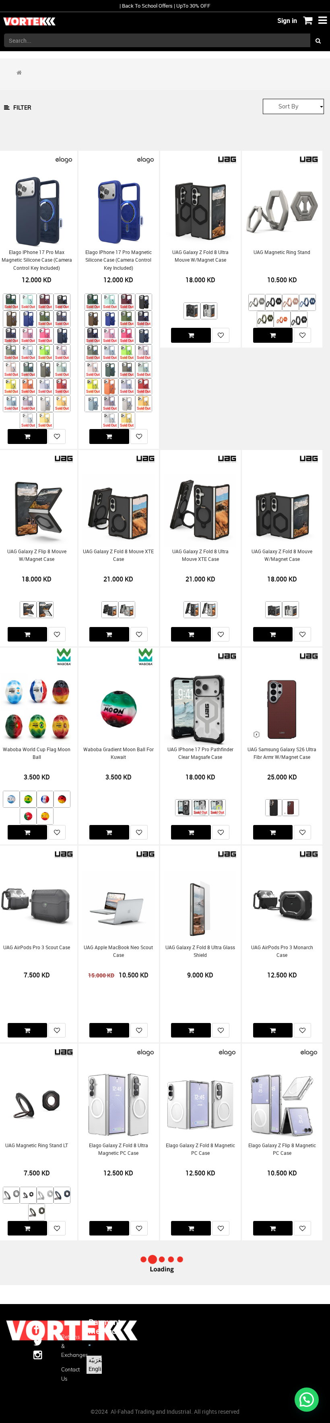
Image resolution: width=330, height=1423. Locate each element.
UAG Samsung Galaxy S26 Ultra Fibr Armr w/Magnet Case (282, 753)
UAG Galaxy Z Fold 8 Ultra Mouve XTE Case (200, 555)
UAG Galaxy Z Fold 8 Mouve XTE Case (118, 555)
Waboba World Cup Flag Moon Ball (36, 753)
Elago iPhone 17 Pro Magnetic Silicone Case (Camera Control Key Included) (118, 260)
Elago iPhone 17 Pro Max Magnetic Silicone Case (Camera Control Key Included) (37, 260)
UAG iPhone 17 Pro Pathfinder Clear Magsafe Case (200, 753)
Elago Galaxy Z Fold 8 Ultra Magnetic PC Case (118, 1149)
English (98, 1369)
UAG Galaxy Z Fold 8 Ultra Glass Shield (200, 951)
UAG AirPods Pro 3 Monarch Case (282, 951)
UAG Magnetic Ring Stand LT (36, 1145)
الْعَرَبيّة (96, 1360)
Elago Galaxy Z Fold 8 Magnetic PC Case (200, 1149)
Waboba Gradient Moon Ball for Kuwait (118, 753)
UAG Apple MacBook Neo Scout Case (118, 951)
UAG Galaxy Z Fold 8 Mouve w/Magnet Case (282, 555)
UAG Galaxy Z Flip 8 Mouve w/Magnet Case (36, 555)
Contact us (68, 1373)
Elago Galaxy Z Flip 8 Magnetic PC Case (282, 1149)
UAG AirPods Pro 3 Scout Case (36, 947)
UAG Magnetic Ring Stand (282, 252)
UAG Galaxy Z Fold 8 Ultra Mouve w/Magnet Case (200, 256)
